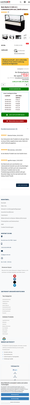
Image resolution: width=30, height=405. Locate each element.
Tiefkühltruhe (4, 303)
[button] (3, 84)
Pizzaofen (4, 313)
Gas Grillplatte (5, 328)
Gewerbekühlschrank (6, 307)
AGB (2, 224)
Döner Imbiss (4, 329)
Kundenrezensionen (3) (9, 129)
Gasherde (4, 324)
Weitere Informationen (15, 402)
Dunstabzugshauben (6, 311)
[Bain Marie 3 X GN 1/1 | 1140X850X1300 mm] (15, 23)
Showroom (14, 270)
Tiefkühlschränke (5, 301)
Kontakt (3, 203)
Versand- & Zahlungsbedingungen (11, 209)
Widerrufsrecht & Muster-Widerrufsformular (14, 218)
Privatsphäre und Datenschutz (10, 221)
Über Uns (3, 206)
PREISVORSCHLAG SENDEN (16, 121)
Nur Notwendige (15, 398)
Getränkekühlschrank (6, 299)
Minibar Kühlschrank (6, 326)
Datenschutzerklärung (18, 391)
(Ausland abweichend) (19, 53)
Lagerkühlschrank (5, 320)
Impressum (4, 215)
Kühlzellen (4, 322)
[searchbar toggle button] (20, 2)
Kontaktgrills (4, 331)
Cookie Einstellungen (7, 227)
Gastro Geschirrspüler (6, 309)
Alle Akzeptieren (15, 394)
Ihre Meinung (23, 185)
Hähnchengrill (5, 333)
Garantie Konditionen (7, 212)
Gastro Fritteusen (5, 305)
